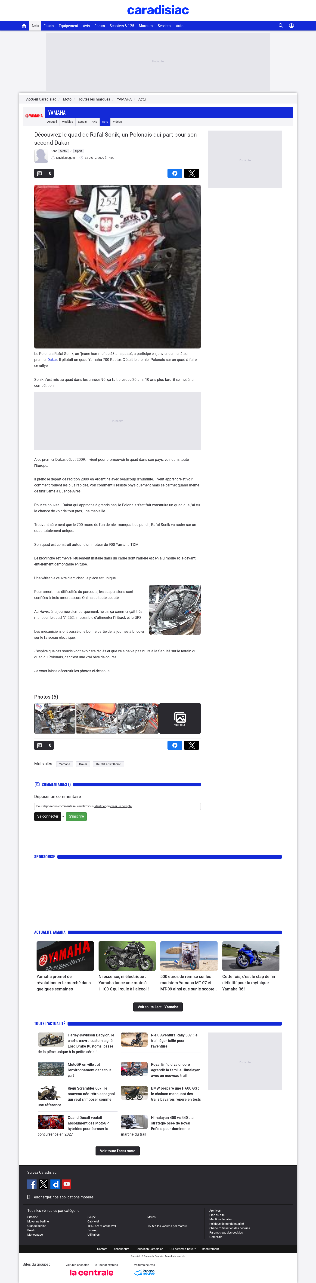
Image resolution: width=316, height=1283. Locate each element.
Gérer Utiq (215, 1237)
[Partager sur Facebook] (175, 172)
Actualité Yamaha (49, 932)
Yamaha (57, 112)
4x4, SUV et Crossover (101, 1226)
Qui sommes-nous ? (183, 1249)
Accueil (52, 121)
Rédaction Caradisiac (149, 1249)
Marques (146, 25)
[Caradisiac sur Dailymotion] (55, 1184)
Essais (48, 25)
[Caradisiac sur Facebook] (32, 1184)
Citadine (32, 1217)
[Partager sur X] (192, 172)
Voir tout (179, 725)
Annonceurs (121, 1249)
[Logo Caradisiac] (158, 18)
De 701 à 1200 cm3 (108, 764)
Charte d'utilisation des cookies (229, 1228)
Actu (35, 25)
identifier (100, 806)
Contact (102, 1249)
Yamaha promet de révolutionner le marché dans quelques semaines (64, 982)
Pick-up (92, 1230)
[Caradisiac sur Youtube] (66, 1184)
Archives (215, 1210)
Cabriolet (93, 1221)
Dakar (52, 359)
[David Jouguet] (41, 162)
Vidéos (117, 121)
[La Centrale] (92, 1277)
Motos (151, 1217)
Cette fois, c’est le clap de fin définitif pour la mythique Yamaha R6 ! (248, 982)
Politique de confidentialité (226, 1223)
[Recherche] (281, 26)
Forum (99, 25)
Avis (86, 25)
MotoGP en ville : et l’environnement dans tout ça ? (89, 1070)
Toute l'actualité (49, 1023)
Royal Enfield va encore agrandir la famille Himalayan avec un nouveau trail (175, 1070)
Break (31, 1230)
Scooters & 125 (122, 25)
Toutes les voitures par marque (167, 1226)
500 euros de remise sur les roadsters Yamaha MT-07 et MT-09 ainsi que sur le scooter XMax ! (188, 983)
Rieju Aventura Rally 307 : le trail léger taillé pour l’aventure (174, 1040)
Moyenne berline (38, 1221)
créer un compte (121, 806)
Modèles (67, 121)
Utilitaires (93, 1234)
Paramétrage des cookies (226, 1232)
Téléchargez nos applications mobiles (62, 1197)
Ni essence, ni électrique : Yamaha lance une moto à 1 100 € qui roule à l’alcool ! (124, 982)
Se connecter (47, 816)
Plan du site (217, 1215)
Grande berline (36, 1226)
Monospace (35, 1234)
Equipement (68, 25)
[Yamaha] (34, 121)
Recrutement (210, 1249)
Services (164, 25)
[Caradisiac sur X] (44, 1184)
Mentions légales (220, 1219)
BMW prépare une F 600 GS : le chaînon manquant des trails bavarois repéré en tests (176, 1094)
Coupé (91, 1217)
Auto (179, 25)
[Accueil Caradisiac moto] (24, 25)
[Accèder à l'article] (65, 956)
